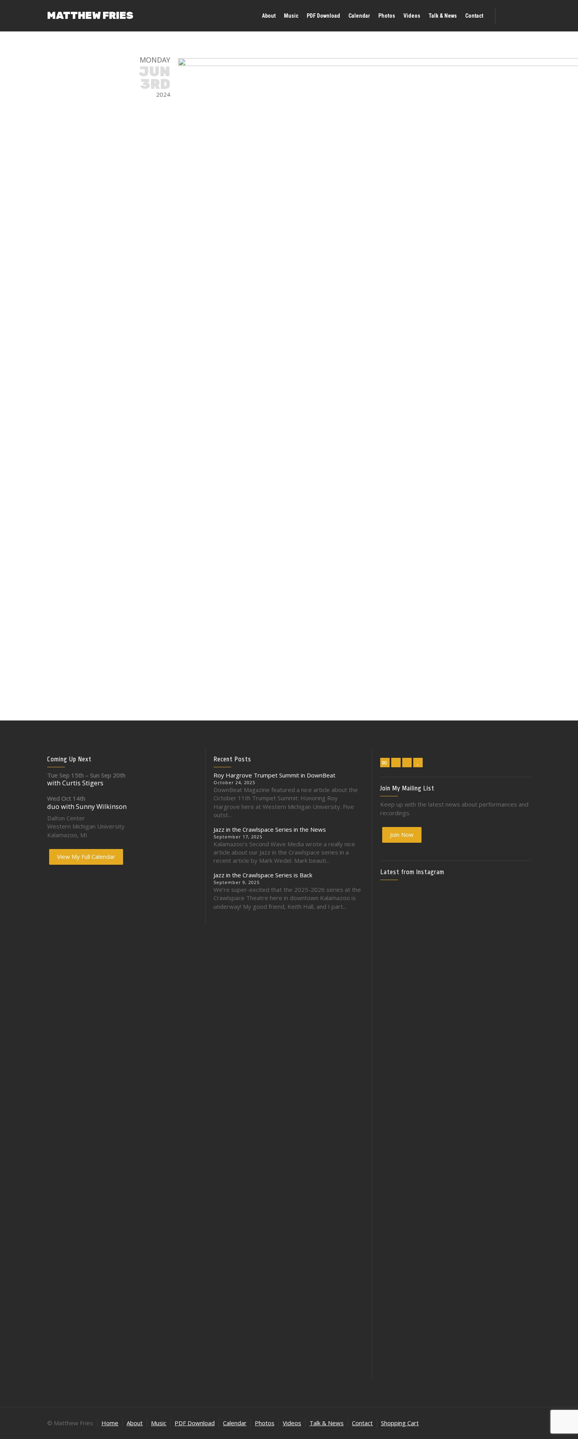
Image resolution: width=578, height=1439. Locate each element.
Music (158, 1423)
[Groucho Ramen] (404, 1154)
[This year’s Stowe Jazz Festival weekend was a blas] (404, 964)
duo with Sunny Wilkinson (87, 806)
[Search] (523, 16)
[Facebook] (396, 762)
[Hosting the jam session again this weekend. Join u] (455, 948)
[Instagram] (407, 762)
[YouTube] (418, 762)
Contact (362, 1423)
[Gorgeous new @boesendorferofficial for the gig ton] (506, 1080)
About (135, 1423)
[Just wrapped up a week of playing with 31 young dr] (506, 931)
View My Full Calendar (86, 856)
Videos (292, 1423)
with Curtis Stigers (75, 782)
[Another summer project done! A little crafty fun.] (404, 1092)
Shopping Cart (400, 1423)
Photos (264, 1423)
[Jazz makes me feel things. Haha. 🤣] (455, 1158)
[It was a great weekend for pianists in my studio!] (506, 1251)
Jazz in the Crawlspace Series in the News (270, 829)
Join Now (402, 834)
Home (109, 1423)
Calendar (235, 1423)
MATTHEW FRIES (90, 16)
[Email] (385, 762)
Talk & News (326, 1423)
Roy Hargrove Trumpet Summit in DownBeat (274, 775)
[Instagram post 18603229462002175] (455, 1050)
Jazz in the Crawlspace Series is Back (263, 875)
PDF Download (195, 1423)
